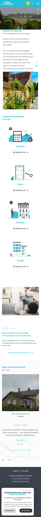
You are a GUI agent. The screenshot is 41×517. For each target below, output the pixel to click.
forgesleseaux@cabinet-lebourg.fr (20, 476)
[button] (9, 460)
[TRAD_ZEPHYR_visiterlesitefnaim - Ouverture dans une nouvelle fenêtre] (28, 5)
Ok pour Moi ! (26, 510)
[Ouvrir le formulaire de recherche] (33, 3)
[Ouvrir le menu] (38, 3)
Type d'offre (9, 28)
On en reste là (25, 490)
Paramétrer (9, 510)
